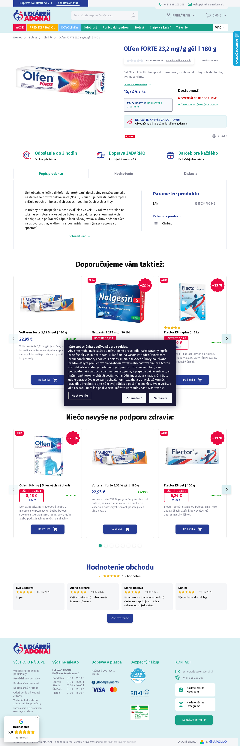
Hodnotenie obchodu (120, 567)
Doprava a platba (68, 3)
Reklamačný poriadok (26, 683)
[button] (226, 338)
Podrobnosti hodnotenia (178, 60)
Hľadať (133, 15)
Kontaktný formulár (194, 719)
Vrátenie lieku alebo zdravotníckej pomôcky (27, 702)
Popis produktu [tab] (51, 174)
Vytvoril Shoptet (187, 741)
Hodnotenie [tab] (123, 174)
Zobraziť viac (120, 618)
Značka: (210, 60)
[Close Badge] (38, 717)
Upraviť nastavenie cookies (120, 742)
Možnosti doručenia (198, 104)
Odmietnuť (134, 398)
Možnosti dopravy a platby (103, 672)
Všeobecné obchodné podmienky (26, 672)
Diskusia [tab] (190, 174)
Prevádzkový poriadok (26, 678)
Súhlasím (160, 398)
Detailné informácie (135, 84)
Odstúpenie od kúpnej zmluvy (26, 694)
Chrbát (167, 223)
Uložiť (131, 136)
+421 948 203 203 (193, 677)
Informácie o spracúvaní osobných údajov (27, 710)
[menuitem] (19, 27)
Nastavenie (80, 395)
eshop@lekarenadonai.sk (198, 671)
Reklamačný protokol (26, 688)
